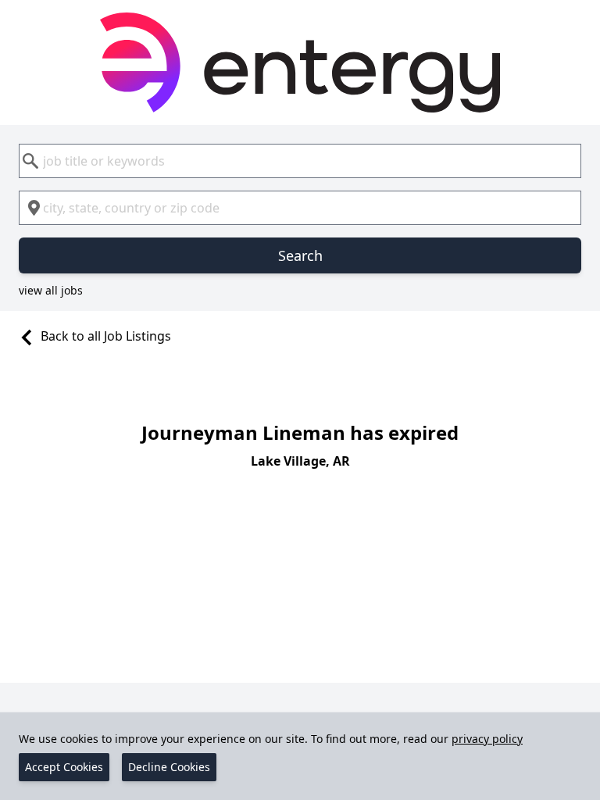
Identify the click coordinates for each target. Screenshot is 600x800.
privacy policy (487, 738)
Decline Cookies (169, 766)
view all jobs (51, 290)
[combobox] (300, 161)
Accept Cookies (64, 766)
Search (300, 255)
